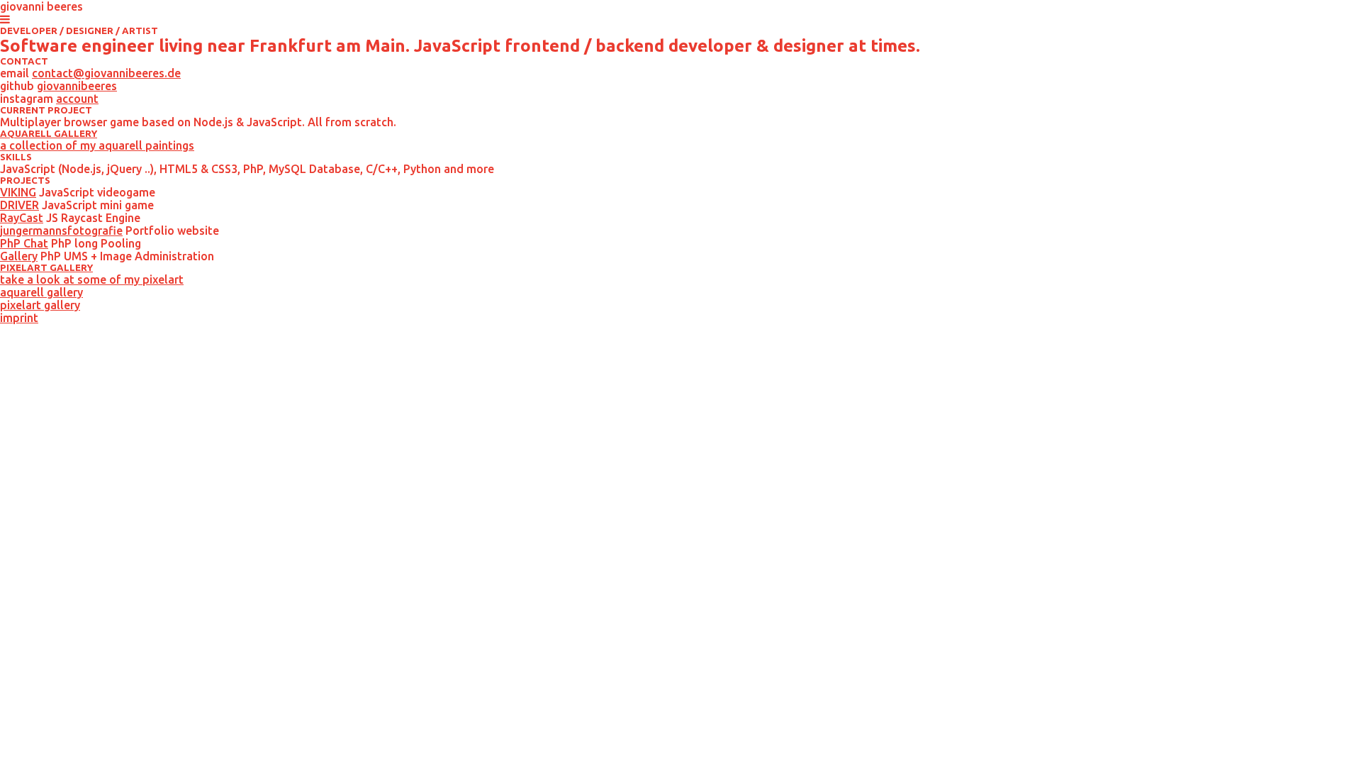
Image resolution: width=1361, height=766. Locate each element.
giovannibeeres (77, 85)
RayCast (21, 217)
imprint (19, 317)
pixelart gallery (40, 305)
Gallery (19, 256)
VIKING (18, 192)
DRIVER (19, 205)
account (77, 98)
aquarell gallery (41, 292)
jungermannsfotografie (61, 230)
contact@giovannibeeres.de (106, 73)
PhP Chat (24, 243)
